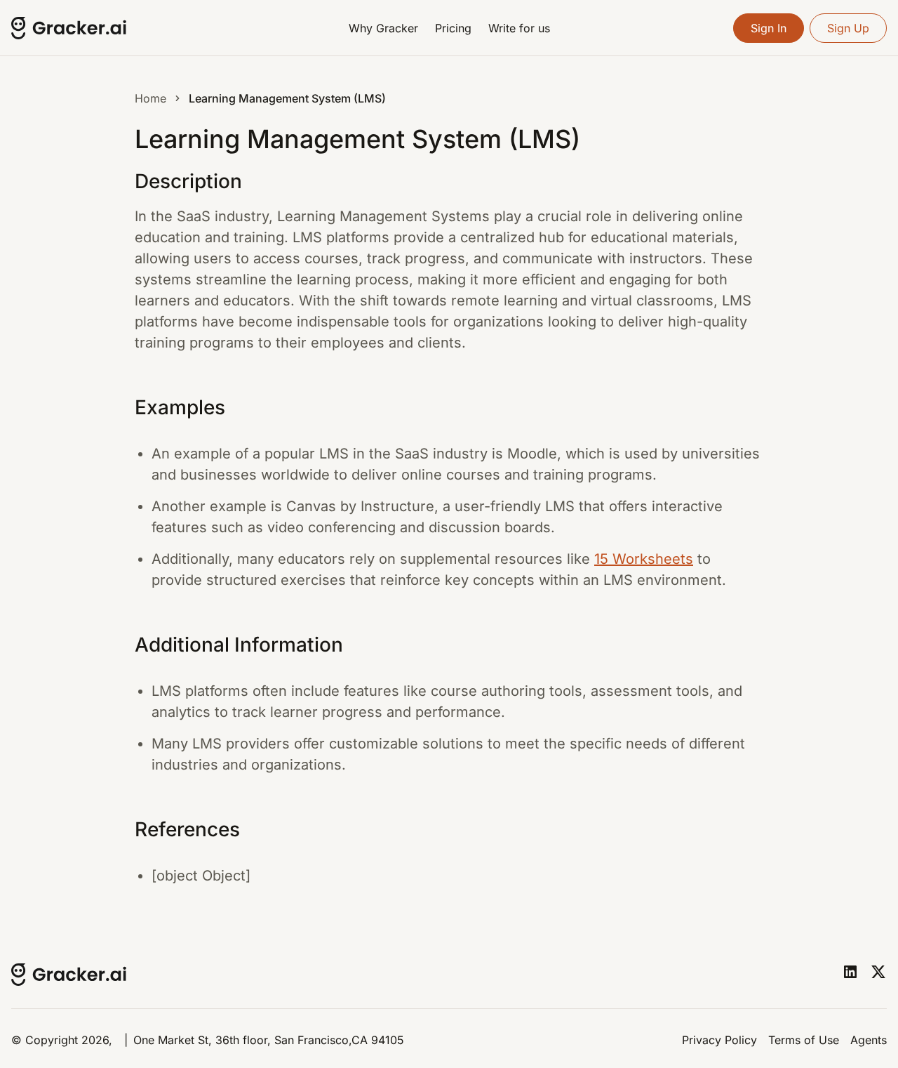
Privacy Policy (719, 1040)
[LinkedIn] (850, 971)
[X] (878, 971)
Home (150, 98)
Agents (868, 1040)
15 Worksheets (643, 559)
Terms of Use (803, 1040)
